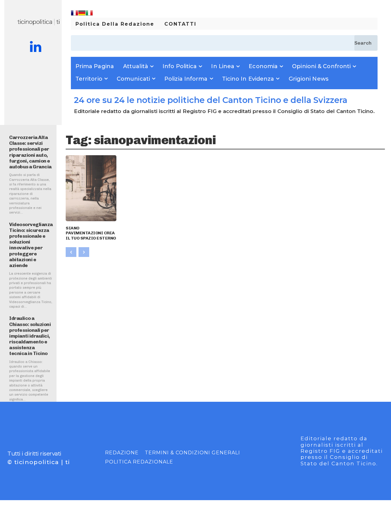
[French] (74, 14)
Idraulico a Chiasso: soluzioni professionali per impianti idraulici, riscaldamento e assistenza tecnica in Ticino (30, 335)
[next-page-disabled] (84, 252)
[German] (82, 14)
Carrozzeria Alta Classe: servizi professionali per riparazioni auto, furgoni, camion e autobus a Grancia (30, 152)
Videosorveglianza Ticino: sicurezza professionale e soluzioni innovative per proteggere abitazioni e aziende (31, 245)
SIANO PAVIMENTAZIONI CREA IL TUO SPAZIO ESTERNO (91, 233)
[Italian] (89, 14)
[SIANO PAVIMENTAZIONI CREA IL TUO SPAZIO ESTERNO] (91, 188)
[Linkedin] (35, 47)
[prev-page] (71, 252)
